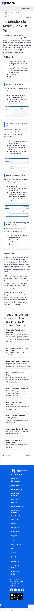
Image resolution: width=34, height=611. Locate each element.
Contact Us (15, 532)
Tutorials (5, 12)
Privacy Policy (16, 561)
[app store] (16, 598)
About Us (14, 519)
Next (27, 17)
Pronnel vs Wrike (17, 506)
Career (13, 540)
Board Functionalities (14, 12)
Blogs (13, 549)
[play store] (16, 594)
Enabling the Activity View (17, 61)
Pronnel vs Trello (17, 485)
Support (14, 536)
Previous (7, 17)
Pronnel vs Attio (16, 489)
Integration (15, 527)
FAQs (10, 76)
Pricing (13, 523)
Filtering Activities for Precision (18, 68)
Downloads (15, 557)
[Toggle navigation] (29, 3)
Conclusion (12, 74)
